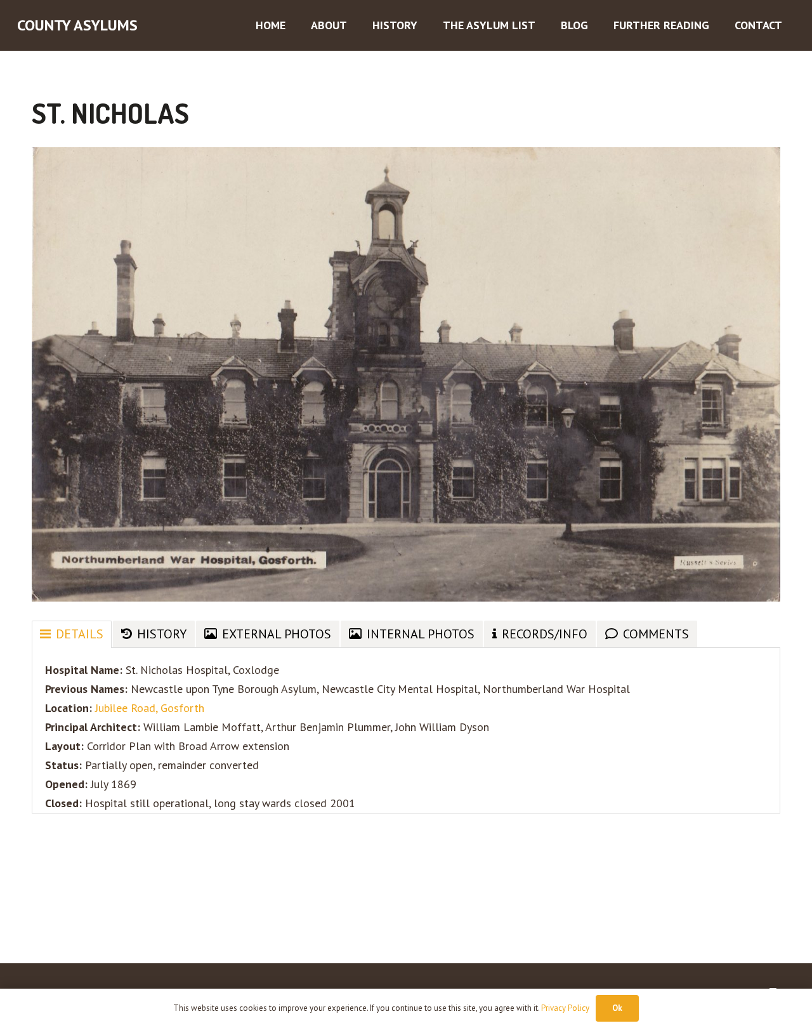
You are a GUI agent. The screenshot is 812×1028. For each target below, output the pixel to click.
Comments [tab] (656, 634)
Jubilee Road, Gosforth (149, 708)
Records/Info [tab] (544, 634)
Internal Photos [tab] (421, 634)
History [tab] (162, 634)
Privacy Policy (565, 1008)
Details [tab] (79, 634)
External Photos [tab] (276, 634)
